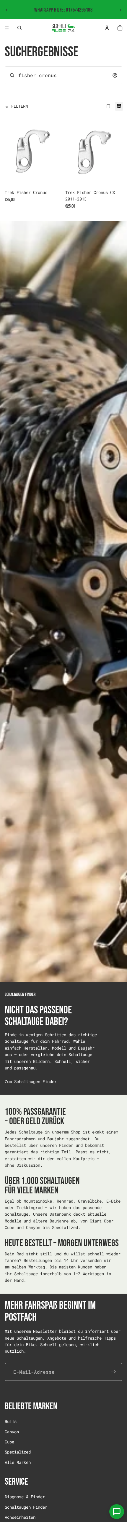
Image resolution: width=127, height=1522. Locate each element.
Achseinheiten (20, 1517)
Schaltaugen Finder (26, 1507)
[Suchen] (19, 27)
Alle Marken (18, 1462)
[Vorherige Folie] (6, 10)
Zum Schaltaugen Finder (31, 1081)
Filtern (19, 106)
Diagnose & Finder (25, 1497)
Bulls (11, 1421)
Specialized (18, 1452)
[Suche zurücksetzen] (114, 75)
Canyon (12, 1432)
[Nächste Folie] (120, 10)
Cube (9, 1442)
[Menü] (7, 28)
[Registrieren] (113, 1372)
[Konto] (106, 27)
